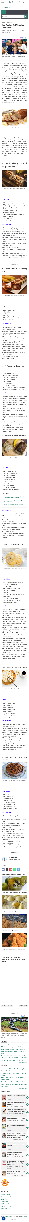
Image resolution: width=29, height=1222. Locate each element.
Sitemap (8, 1218)
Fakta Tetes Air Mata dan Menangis (16, 1095)
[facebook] (3, 869)
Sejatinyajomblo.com (7, 1204)
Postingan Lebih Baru (7, 1005)
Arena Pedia (4, 1201)
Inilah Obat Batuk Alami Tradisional (16, 1118)
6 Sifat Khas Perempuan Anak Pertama (12, 1060)
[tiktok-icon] (26, 2)
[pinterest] (10, 869)
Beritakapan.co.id (6, 1197)
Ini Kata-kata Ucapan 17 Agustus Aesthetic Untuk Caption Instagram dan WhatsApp (16, 1163)
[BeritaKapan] (5, 7)
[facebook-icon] (10, 2)
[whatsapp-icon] (16, 2)
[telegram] (18, 869)
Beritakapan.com (5, 1194)
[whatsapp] (14, 869)
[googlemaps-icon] (20, 2)
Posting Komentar (6, 32)
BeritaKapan (8, 1216)
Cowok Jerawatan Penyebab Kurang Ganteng (14, 1082)
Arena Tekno (4, 1199)
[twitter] (7, 869)
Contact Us (24, 1216)
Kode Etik (12, 1218)
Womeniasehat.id (6, 1206)
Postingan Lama (23, 1005)
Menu (3, 12)
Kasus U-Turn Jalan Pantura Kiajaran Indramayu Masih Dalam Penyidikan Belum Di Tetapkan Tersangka (16, 1135)
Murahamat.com (5, 1208)
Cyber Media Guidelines (20, 1218)
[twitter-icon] (23, 2)
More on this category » (23, 1062)
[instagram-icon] (13, 2)
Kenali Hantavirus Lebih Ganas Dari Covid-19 (13, 1049)
